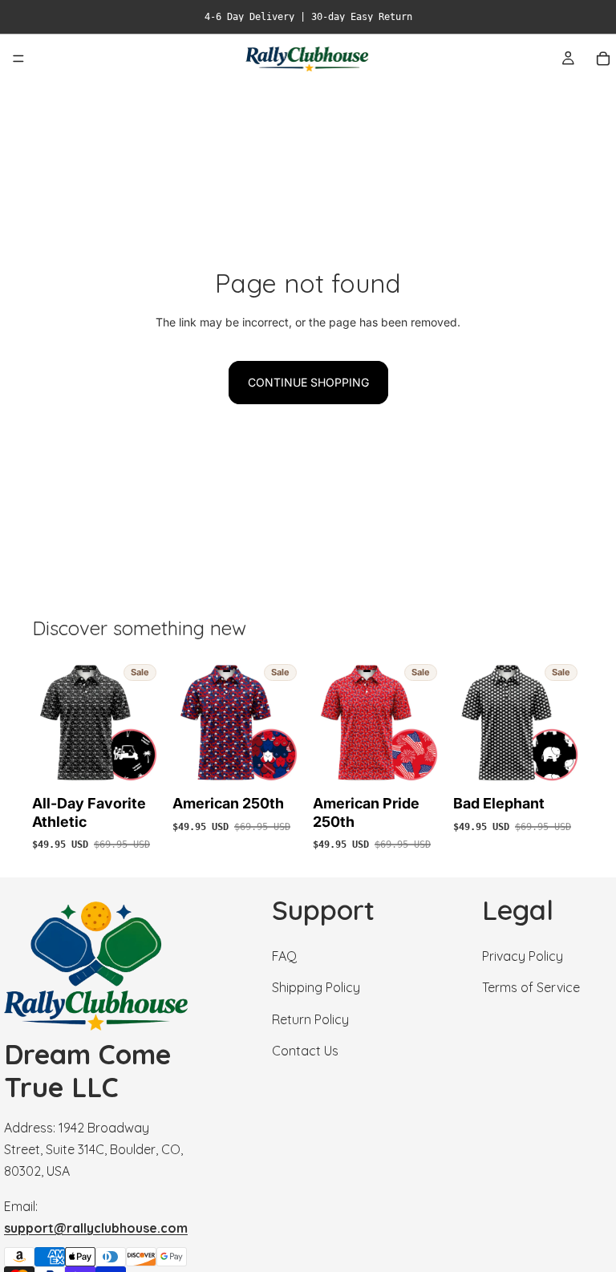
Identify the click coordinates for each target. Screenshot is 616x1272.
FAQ (284, 956)
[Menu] (18, 58)
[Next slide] (145, 723)
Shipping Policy (316, 988)
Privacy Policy (522, 956)
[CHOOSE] (138, 763)
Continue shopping (308, 382)
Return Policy (310, 1019)
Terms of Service (531, 988)
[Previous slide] (49, 723)
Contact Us (305, 1051)
